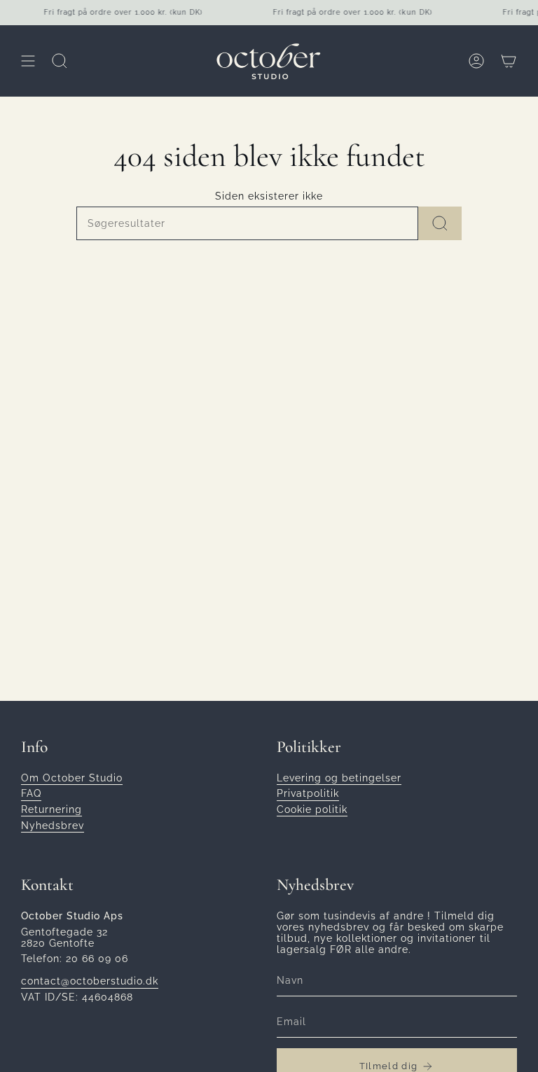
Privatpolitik (308, 793)
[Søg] (440, 223)
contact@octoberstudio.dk (89, 981)
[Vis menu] (28, 61)
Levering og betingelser (339, 778)
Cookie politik (312, 809)
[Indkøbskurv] (508, 61)
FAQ (31, 793)
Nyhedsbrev (52, 825)
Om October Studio (72, 778)
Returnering (51, 809)
